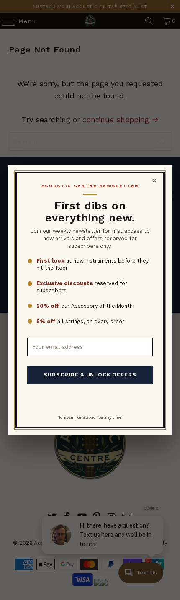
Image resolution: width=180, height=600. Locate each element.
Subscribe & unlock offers (90, 375)
